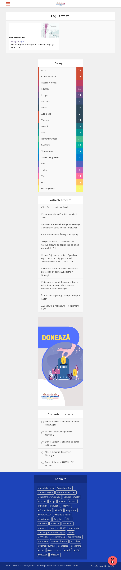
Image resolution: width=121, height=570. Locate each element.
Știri (22, 41)
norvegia (75, 528)
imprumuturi (45, 514)
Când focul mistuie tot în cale (55, 207)
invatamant (45, 519)
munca (43, 528)
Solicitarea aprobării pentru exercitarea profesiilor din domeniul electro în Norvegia (59, 271)
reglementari (75, 536)
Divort (73, 501)
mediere (43, 523)
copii (53, 501)
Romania (44, 541)
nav (52, 528)
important (71, 510)
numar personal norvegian (52, 532)
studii (68, 550)
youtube (43, 554)
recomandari (59, 536)
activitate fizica (47, 488)
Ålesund (55, 554)
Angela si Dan (64, 488)
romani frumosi (60, 541)
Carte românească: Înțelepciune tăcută (59, 234)
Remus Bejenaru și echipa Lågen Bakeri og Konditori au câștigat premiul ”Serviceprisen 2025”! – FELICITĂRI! (60, 258)
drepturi (43, 505)
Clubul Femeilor (72, 496)
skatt (42, 550)
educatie (55, 505)
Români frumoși (47, 545)
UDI (77, 550)
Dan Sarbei (73, 565)
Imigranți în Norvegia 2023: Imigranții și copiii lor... (32, 46)
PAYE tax (44, 536)
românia (76, 541)
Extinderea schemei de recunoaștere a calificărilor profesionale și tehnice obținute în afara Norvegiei (59, 285)
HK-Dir (59, 510)
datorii (63, 501)
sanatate (63, 545)
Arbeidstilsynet (46, 492)
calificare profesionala (50, 496)
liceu (70, 519)
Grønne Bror (45, 510)
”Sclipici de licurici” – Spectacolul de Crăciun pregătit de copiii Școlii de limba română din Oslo (60, 244)
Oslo (71, 532)
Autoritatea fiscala (66, 492)
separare (76, 545)
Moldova (68, 523)
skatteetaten (55, 550)
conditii (43, 501)
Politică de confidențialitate (103, 566)
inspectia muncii (63, 514)
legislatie (59, 519)
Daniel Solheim (52, 421)
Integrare (15, 41)
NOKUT (62, 528)
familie (67, 505)
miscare (55, 523)
